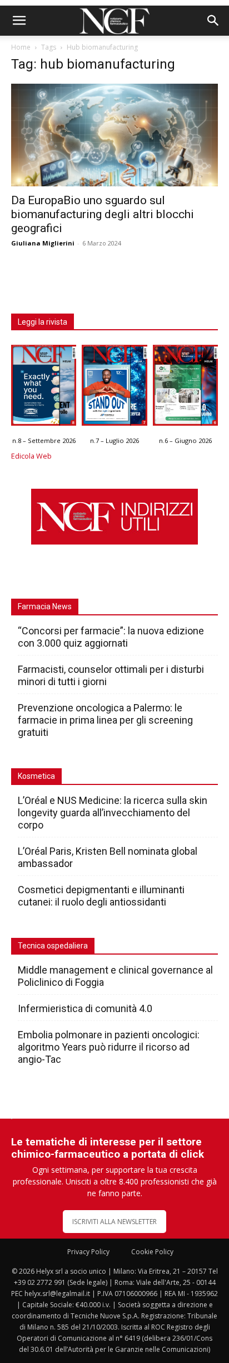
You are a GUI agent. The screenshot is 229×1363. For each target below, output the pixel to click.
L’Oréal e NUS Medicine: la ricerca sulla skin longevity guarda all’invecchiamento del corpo (112, 812)
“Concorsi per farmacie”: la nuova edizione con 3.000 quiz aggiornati (111, 637)
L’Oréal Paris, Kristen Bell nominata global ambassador (107, 857)
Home (21, 47)
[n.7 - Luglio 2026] (114, 388)
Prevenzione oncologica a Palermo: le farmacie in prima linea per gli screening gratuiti (105, 720)
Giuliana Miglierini (42, 243)
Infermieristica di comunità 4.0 (85, 1008)
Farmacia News (45, 606)
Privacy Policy (88, 1251)
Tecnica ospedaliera (53, 945)
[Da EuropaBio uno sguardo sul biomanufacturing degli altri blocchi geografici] (114, 135)
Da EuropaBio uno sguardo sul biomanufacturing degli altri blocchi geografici (102, 214)
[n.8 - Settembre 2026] (43, 388)
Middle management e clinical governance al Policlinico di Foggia (115, 976)
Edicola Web (31, 456)
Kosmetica (36, 776)
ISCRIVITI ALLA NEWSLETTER (114, 1221)
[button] (19, 21)
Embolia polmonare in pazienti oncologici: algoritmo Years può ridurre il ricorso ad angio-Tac (109, 1047)
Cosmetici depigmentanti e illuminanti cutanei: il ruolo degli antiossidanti (101, 896)
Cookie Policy (152, 1251)
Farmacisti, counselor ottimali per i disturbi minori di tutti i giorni (111, 675)
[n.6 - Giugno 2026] (185, 388)
